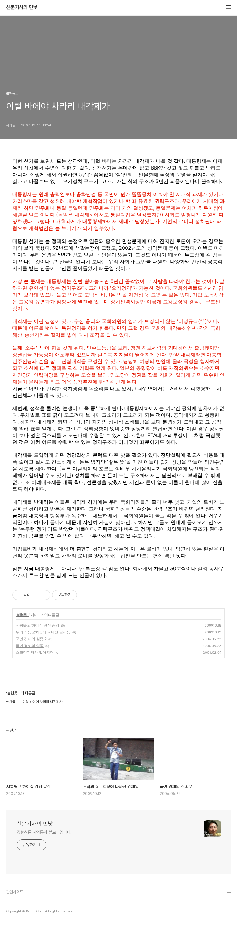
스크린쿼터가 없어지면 (35, 652)
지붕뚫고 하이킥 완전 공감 (37, 625)
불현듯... (22, 614)
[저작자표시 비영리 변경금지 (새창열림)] (85, 594)
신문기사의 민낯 (22, 7)
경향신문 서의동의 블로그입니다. (44, 832)
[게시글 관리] (43, 595)
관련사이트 (14, 892)
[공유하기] (36, 595)
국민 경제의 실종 (30, 645)
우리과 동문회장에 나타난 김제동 (43, 632)
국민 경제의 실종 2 (31, 638)
